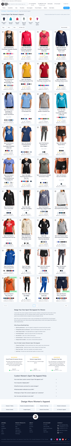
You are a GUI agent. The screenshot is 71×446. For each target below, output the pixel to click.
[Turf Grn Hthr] (48, 118)
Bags (16, 426)
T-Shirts (2, 424)
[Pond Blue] (23, 181)
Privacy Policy (26, 439)
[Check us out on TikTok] (66, 439)
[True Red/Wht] (59, 55)
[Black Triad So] (5, 85)
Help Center (45, 432)
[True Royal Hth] (9, 85)
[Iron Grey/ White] (4, 270)
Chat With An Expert (63, 430)
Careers (30, 430)
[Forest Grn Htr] (43, 118)
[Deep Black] (60, 270)
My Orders (45, 424)
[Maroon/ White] (65, 55)
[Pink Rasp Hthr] (12, 85)
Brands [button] (45, 8)
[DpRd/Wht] (8, 298)
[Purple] (10, 53)
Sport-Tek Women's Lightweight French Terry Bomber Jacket (26, 237)
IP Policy (42, 439)
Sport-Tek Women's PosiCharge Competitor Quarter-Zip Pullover (26, 49)
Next (66, 305)
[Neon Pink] (12, 53)
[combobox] (18, 4)
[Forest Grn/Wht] (63, 55)
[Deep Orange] (61, 298)
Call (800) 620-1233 (63, 428)
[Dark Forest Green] (29, 84)
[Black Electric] (28, 152)
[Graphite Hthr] (45, 118)
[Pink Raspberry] (43, 85)
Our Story (31, 426)
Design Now (66, 7)
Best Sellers (51, 8)
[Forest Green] (59, 298)
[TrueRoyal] (26, 118)
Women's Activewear (61, 406)
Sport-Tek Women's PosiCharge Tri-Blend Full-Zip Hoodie (44, 237)
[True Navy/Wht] (60, 55)
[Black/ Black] (7, 212)
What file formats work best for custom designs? (26, 386)
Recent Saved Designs (47, 428)
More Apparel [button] (29, 8)
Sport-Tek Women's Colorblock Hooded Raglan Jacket (61, 49)
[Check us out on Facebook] (51, 439)
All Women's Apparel (61, 409)
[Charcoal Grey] (63, 212)
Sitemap (46, 439)
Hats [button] (16, 8)
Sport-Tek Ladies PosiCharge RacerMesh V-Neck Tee (26, 176)
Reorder (45, 430)
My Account (57, 3)
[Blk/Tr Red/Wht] (44, 270)
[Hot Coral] (8, 53)
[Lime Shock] (5, 53)
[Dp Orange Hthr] (42, 118)
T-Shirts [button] (3, 8)
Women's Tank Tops (44, 406)
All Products (3, 11)
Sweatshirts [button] (10, 8)
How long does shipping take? (21, 383)
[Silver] (43, 53)
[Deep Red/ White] (12, 270)
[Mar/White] (13, 298)
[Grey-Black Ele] (24, 152)
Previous (5, 305)
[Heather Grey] (47, 182)
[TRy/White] (4, 298)
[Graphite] (31, 118)
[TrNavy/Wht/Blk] (46, 270)
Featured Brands (10, 11)
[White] (13, 53)
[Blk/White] (12, 298)
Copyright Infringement (36, 439)
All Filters (21, 27)
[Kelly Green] (42, 85)
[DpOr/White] (10, 298)
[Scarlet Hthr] (40, 118)
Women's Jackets (9, 409)
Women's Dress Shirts (44, 409)
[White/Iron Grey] (5, 270)
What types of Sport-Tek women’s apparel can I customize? (29, 393)
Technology (17, 433)
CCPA (30, 439)
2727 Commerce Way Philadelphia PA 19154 (63, 425)
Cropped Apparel (26, 409)
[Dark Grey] (11, 243)
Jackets (2, 433)
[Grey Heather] (31, 84)
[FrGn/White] (5, 298)
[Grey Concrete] (31, 53)
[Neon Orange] (26, 181)
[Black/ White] (57, 55)
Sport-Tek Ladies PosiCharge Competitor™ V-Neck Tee (44, 49)
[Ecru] (26, 243)
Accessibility (3, 439)
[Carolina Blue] (39, 53)
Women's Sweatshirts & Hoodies (27, 406)
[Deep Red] (29, 118)
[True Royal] (21, 53)
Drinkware (17, 428)
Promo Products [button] (38, 8)
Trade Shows (17, 430)
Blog (30, 428)
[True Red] (7, 53)
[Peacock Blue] (61, 212)
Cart (66, 3)
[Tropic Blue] (47, 53)
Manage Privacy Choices (11, 439)
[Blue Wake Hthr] (39, 118)
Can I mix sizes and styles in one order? (24, 396)
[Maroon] (63, 298)
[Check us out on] (60, 439)
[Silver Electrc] (29, 152)
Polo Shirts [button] (22, 8)
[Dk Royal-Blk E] (21, 152)
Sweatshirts (3, 428)
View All (31, 432)
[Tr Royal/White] (61, 85)
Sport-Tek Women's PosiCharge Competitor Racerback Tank (10, 49)
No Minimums (18, 424)
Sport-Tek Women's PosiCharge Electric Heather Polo (26, 144)
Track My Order (46, 426)
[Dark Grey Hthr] (11, 85)
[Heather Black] (28, 243)
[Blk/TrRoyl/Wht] (43, 270)
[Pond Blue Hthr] (8, 85)
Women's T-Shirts (9, 406)
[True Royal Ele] (23, 152)
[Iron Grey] (29, 53)
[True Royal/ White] (62, 55)
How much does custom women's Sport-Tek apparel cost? (28, 379)
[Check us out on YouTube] (63, 439)
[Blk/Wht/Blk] (41, 270)
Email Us (61, 432)
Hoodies (3, 426)
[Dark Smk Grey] (66, 242)
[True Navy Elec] (31, 152)
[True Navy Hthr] (6, 120)
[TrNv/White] (7, 298)
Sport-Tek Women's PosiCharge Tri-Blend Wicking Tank (9, 81)
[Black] (42, 53)
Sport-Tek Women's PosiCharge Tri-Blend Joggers (44, 144)
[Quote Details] (13, 59)
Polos (2, 432)
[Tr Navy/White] (63, 85)
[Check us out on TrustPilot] (69, 439)
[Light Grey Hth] (6, 85)
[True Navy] (4, 53)
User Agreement (19, 439)
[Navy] (64, 242)
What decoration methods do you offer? (24, 389)
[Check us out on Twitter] (54, 439)
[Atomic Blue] (28, 53)
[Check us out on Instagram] (57, 439)
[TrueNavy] (23, 118)
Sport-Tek (16, 11)
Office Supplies (18, 432)
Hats (2, 430)
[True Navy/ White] (10, 212)
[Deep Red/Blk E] (26, 152)
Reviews (31, 424)
